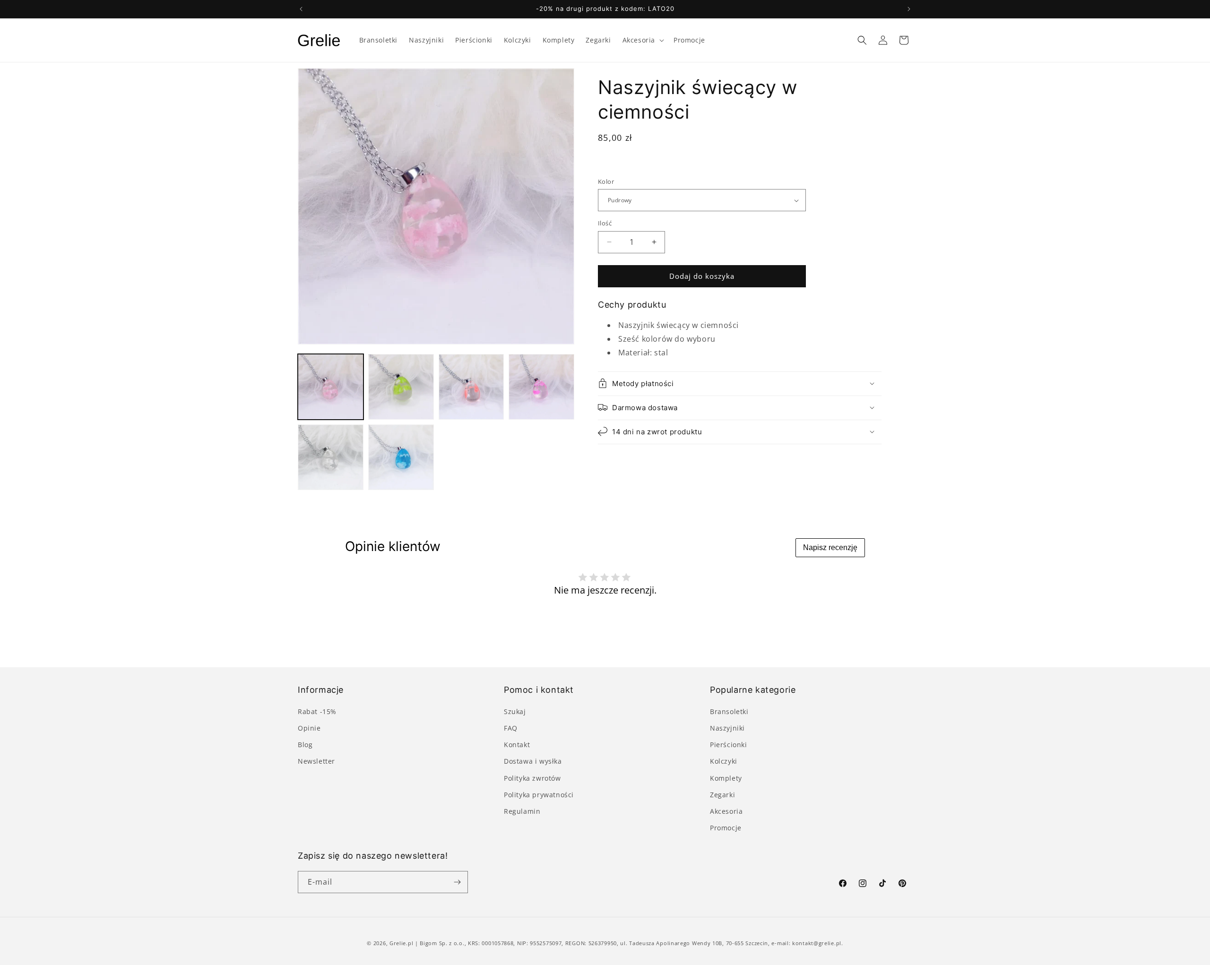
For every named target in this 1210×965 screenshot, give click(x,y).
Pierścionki (728, 744)
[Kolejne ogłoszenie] (909, 9)
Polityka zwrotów (532, 778)
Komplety (726, 778)
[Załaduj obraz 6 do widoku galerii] (401, 457)
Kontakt (517, 744)
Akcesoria (726, 811)
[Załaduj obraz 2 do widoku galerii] (401, 387)
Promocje (726, 827)
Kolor (606, 181)
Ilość (605, 223)
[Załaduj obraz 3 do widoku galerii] (471, 387)
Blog (305, 744)
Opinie (309, 728)
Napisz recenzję (830, 547)
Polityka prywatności (539, 794)
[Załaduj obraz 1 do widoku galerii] (330, 387)
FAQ (511, 728)
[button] (642, 40)
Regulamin (522, 811)
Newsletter (316, 761)
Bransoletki (729, 711)
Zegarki (722, 794)
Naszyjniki (727, 728)
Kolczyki (723, 761)
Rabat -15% (317, 711)
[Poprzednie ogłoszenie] (301, 9)
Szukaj (515, 711)
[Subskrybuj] (457, 882)
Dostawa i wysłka (533, 761)
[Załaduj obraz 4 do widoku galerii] (541, 387)
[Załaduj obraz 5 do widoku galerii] (330, 457)
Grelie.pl (401, 943)
